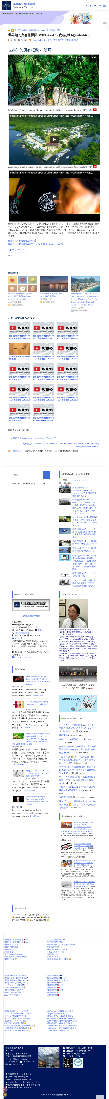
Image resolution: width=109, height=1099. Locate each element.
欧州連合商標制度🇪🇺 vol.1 (56, 975)
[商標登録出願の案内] (6, 5)
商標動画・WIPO (37, 30)
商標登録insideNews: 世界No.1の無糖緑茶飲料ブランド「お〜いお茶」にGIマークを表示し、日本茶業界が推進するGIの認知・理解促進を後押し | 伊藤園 (31, 739)
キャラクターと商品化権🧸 (14, 988)
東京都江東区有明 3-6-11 (18, 1054)
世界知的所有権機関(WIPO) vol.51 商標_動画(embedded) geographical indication (20, 296)
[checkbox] (5, 1094)
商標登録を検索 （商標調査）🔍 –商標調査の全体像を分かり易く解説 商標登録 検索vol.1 (77, 749)
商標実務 (63, 735)
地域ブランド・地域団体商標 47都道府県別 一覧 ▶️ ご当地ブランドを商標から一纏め (77, 804)
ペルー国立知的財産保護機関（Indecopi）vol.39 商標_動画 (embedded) (37, 704)
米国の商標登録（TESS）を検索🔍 (60, 1016)
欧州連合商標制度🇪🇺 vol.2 (56, 978)
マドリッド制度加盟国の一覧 (15, 1016)
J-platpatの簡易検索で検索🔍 (57, 1014)
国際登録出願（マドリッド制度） (17, 1011)
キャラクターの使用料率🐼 (14, 985)
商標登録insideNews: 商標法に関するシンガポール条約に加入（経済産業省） (84, 884)
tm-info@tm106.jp (15, 1064)
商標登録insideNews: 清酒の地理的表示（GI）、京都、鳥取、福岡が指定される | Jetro (84, 863)
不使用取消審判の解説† (55, 942)
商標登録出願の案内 (24, 4)
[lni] (90, 5)
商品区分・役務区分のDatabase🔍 (17, 1031)
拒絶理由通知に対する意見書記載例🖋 (61, 945)
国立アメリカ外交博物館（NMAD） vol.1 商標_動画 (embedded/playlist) (83, 846)
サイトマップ (78, 480)
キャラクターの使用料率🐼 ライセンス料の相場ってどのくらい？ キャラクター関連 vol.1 (77, 728)
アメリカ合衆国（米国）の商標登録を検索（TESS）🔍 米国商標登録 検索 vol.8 (84, 583)
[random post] (66, 825)
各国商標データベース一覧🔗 (15, 1021)
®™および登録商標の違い (57, 940)
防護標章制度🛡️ (53, 947)
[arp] (100, 5)
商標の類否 (8, 949)
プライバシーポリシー (18, 1077)
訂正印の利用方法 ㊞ (12, 995)
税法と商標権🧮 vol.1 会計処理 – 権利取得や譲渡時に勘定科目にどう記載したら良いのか (77, 759)
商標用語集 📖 (52, 954)
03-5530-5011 (13, 1062)
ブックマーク (18, 250)
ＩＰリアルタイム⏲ (54, 957)
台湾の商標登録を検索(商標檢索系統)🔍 (62, 1021)
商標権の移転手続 (11, 947)
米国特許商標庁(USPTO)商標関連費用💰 (19, 1026)
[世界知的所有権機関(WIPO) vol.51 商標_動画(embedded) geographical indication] (22, 284)
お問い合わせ (20, 638)
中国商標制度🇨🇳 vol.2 (55, 990)
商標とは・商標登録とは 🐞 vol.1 (75, 739)
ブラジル (47, 40)
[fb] (86, 5)
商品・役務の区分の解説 (13, 954)
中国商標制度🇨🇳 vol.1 (55, 988)
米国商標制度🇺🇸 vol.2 (55, 985)
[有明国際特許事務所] (31, 604)
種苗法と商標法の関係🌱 (14, 992)
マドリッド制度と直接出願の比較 (17, 1018)
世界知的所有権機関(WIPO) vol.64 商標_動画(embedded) (34, 244)
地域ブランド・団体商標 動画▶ (16, 978)
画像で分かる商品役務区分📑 (15, 957)
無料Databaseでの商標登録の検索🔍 (60, 1011)
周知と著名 (8, 952)
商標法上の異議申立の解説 (57, 949)
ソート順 (16, 484)
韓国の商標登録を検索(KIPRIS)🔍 (59, 1023)
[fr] (95, 5)
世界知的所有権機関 (63, 40)
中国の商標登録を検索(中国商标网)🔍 (61, 1018)
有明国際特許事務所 (31, 616)
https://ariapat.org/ (21, 633)
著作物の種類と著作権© (13, 990)
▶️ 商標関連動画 (19, 30)
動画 (76, 40)
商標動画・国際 (53, 30)
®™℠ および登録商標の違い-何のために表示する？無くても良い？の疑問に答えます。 (77, 770)
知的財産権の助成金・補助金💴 (59, 959)
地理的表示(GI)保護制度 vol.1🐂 (16, 980)
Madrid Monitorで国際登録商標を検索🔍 (62, 1028)
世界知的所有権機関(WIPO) (21, 241)
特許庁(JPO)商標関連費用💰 (15, 1023)
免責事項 (12, 1074)
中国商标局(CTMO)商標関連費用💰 (17, 1028)
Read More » (39, 695)
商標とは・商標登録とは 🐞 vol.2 (17, 942)
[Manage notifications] (5, 1089)
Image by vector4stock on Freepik (23, 1082)
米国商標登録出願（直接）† (57, 980)
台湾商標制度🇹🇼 (53, 995)
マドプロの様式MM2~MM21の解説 (17, 1014)
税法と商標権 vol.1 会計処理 (15, 975)
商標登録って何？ (11, 945)
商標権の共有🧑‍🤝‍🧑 (10, 959)
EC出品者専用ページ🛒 (55, 952)
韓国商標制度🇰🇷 (53, 992)
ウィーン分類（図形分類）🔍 (58, 1031)
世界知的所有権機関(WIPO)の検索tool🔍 (62, 1026)
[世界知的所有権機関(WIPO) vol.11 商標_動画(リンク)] (54, 284)
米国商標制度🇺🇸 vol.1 (55, 983)
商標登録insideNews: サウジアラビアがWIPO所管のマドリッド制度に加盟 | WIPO (38, 773)
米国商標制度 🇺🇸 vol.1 (69, 797)
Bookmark (11, 1087)
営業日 (40, 630)
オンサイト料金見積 (22, 657)
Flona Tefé (37, 40)
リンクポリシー (26, 1074)
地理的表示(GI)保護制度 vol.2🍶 (16, 983)
